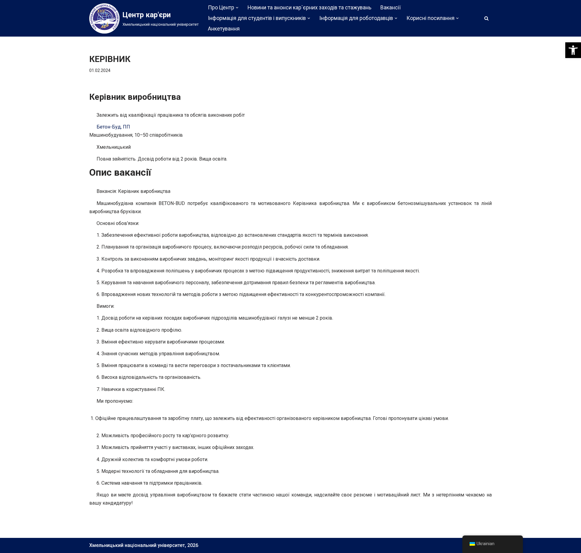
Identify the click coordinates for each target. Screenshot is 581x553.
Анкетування (224, 29)
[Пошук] (486, 18)
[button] (573, 50)
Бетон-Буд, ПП (113, 127)
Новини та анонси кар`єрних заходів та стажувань (309, 8)
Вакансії (390, 8)
